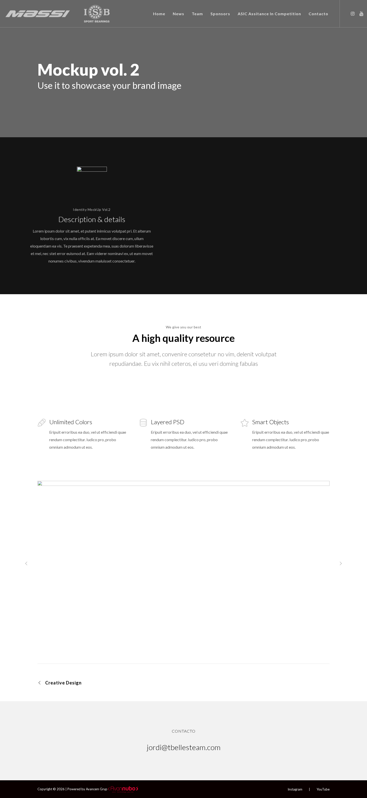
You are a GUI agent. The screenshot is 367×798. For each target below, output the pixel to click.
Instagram (295, 789)
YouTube (323, 789)
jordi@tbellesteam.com (183, 747)
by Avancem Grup (94, 789)
